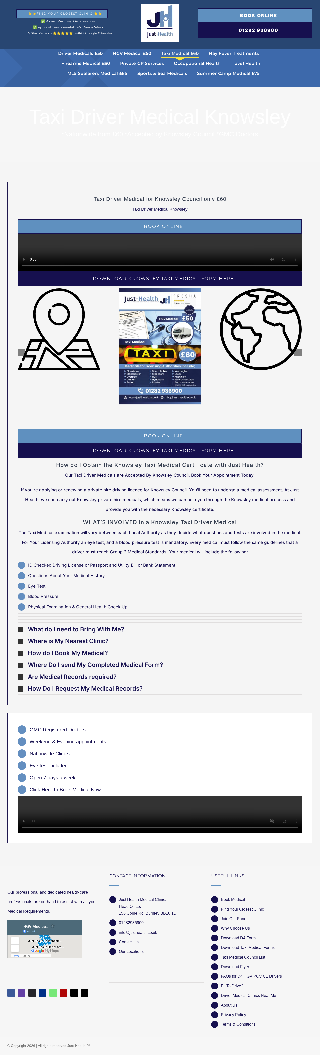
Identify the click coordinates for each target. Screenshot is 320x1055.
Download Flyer (235, 967)
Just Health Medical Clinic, (142, 899)
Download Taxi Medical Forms (248, 947)
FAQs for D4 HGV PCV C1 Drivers (251, 976)
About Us (229, 1005)
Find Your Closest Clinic (242, 909)
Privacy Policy (233, 1015)
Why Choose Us (235, 928)
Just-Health (77, 1046)
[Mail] (74, 993)
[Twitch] (22, 993)
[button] (160, 629)
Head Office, (130, 906)
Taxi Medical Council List (243, 957)
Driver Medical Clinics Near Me (248, 995)
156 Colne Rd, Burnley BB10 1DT (149, 913)
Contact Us (129, 942)
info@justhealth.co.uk (138, 932)
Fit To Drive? (232, 986)
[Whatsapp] (53, 993)
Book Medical (233, 899)
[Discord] (32, 993)
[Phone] (84, 993)
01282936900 (131, 923)
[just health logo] (160, 6)
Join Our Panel (234, 919)
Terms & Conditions (238, 1024)
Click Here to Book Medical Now (65, 789)
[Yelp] (64, 993)
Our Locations (131, 951)
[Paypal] (42, 993)
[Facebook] (11, 993)
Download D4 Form (238, 938)
